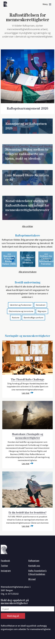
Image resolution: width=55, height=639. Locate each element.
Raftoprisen (33, 560)
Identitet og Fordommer (20, 305)
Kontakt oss (34, 565)
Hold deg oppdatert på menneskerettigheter (15, 602)
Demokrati (40, 305)
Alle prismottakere (27, 271)
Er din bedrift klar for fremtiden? (27, 512)
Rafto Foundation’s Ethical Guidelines (37, 572)
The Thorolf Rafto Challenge (27, 379)
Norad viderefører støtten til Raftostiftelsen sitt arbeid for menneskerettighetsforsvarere (27, 208)
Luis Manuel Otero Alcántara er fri (27, 177)
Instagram (6, 570)
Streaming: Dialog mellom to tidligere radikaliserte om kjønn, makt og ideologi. (26, 154)
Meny (45, 4)
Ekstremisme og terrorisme (21, 311)
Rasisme (15, 317)
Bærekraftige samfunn (33, 317)
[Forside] (6, 5)
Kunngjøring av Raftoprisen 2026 (26, 126)
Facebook (5, 560)
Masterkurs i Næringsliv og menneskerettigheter (27, 436)
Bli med (32, 579)
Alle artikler (27, 226)
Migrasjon (42, 311)
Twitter (4, 565)
